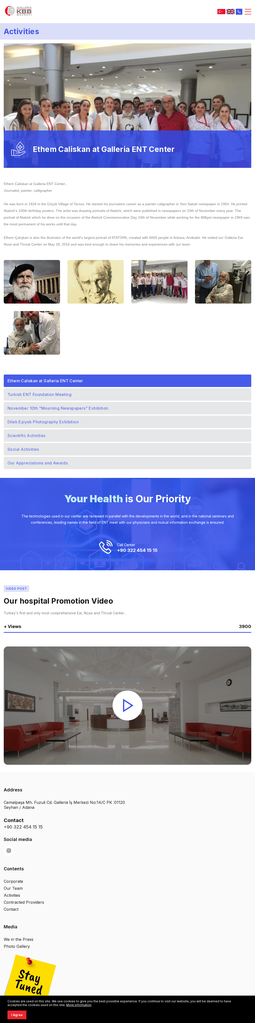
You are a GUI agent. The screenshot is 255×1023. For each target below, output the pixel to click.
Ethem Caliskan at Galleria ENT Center (45, 380)
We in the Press (18, 939)
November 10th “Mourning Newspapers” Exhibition (57, 408)
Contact (11, 909)
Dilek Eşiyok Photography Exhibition (43, 421)
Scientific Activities (26, 435)
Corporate (13, 881)
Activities (12, 895)
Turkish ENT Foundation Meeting (39, 394)
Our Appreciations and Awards (37, 462)
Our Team (13, 888)
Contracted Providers (24, 902)
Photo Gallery (17, 946)
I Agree (17, 1015)
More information (78, 1005)
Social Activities (23, 449)
